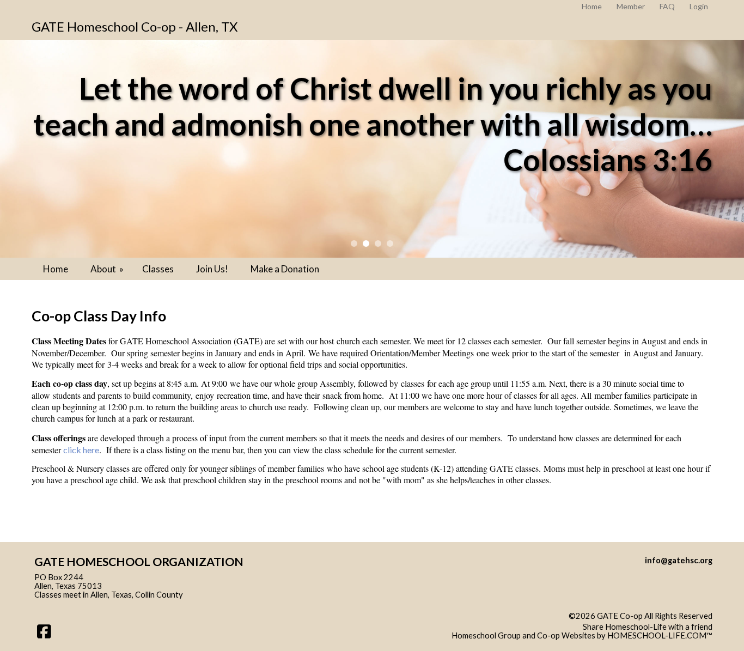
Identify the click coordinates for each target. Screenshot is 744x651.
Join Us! (212, 269)
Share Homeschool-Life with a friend (647, 626)
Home (55, 269)
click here (81, 450)
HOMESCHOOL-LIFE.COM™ (659, 635)
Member (631, 6)
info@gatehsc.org (678, 560)
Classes (158, 269)
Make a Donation (285, 269)
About (107, 269)
